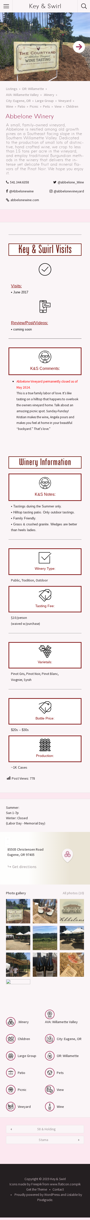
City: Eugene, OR (18, 100)
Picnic (34, 106)
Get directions (24, 866)
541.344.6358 (19, 182)
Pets (46, 106)
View (58, 106)
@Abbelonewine (21, 191)
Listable (72, 1194)
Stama (43, 1140)
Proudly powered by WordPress (37, 1194)
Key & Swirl (45, 6)
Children (72, 106)
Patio (21, 106)
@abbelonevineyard (69, 191)
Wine (9, 106)
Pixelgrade (44, 1200)
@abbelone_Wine (71, 182)
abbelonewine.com (24, 200)
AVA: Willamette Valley (22, 94)
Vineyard (64, 100)
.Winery (48, 94)
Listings (12, 88)
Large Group (44, 100)
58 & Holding (46, 1129)
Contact (58, 1189)
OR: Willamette (33, 88)
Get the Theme (36, 1189)
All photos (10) (73, 893)
